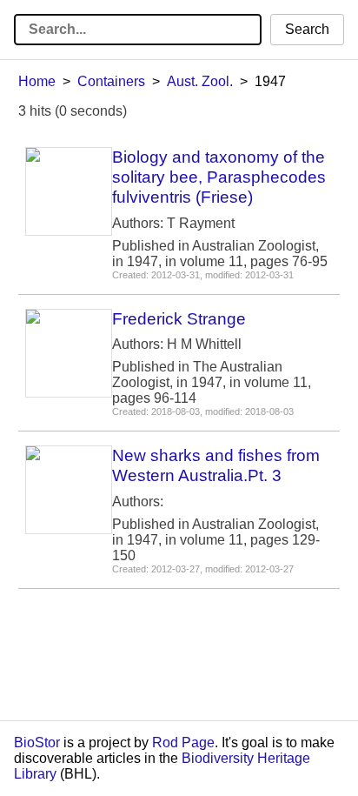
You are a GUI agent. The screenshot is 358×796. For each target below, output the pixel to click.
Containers (111, 81)
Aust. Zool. (200, 81)
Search (307, 29)
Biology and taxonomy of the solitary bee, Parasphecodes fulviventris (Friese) (219, 177)
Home (37, 81)
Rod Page (183, 742)
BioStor (37, 742)
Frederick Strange (179, 319)
